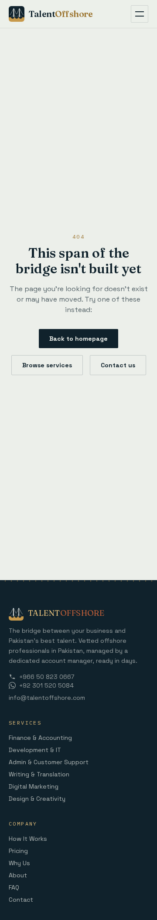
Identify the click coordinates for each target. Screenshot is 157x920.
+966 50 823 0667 (46, 677)
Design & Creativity (37, 798)
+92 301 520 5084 (46, 685)
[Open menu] (139, 14)
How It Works (28, 839)
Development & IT (35, 750)
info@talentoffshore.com (47, 698)
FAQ (14, 887)
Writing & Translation (39, 774)
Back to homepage (78, 338)
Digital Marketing (33, 786)
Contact (21, 899)
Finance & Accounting (40, 738)
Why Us (19, 863)
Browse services (47, 365)
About (18, 875)
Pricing (18, 851)
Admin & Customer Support (49, 762)
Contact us (118, 365)
